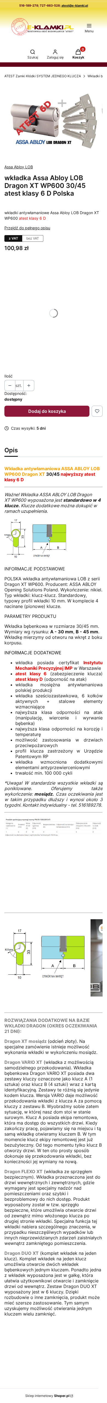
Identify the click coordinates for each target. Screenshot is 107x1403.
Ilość (8, 376)
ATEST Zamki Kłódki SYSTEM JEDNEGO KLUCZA (42, 76)
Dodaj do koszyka (47, 411)
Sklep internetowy (47, 1396)
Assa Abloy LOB (18, 166)
